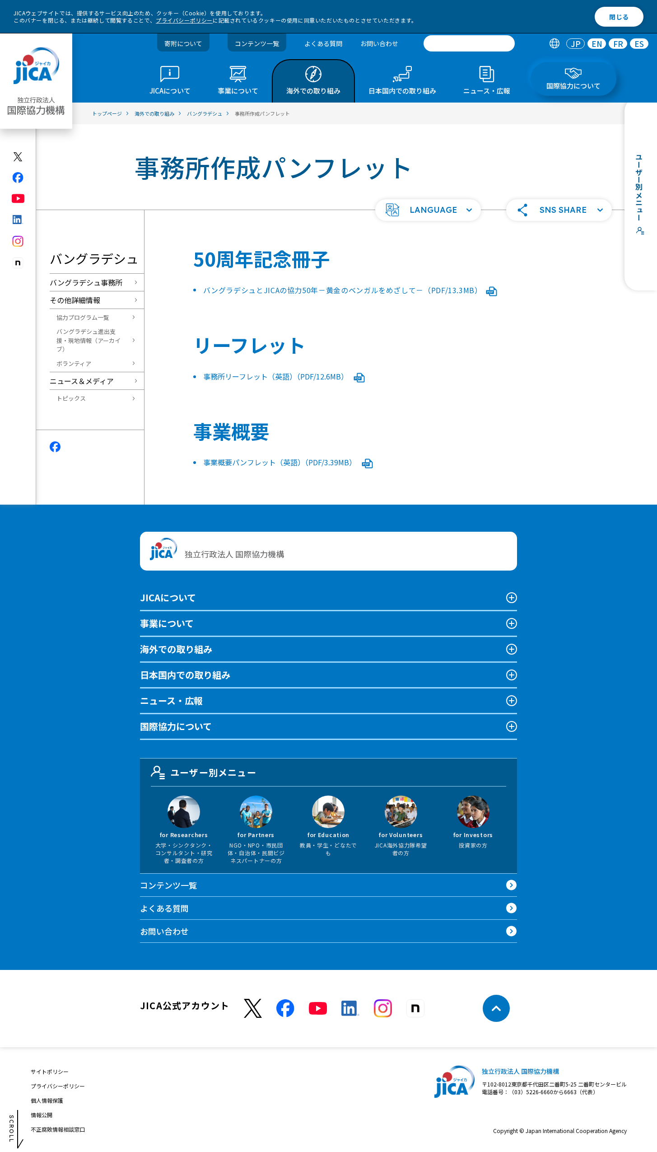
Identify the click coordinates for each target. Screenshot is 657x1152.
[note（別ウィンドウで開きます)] (18, 263)
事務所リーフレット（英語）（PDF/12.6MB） (276, 376)
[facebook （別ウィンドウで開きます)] (285, 1008)
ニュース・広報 (171, 700)
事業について (167, 623)
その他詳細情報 (75, 300)
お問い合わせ (379, 43)
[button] (428, 210)
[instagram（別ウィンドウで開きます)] (18, 241)
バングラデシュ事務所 (86, 282)
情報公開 (41, 1115)
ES (639, 43)
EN (597, 43)
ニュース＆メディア (82, 380)
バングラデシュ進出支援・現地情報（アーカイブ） (88, 340)
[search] (469, 43)
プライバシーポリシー (184, 20)
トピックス (71, 398)
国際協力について (176, 726)
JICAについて (168, 597)
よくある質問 (323, 43)
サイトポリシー (50, 1071)
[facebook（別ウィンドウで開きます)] (18, 177)
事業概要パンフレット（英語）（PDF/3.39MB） (280, 462)
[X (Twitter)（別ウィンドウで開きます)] (18, 156)
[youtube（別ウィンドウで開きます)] (18, 198)
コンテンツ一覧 (257, 43)
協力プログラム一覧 (82, 317)
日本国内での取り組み (185, 674)
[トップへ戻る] (496, 1008)
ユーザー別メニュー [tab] (213, 772)
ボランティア (73, 363)
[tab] (554, 43)
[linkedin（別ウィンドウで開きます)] (18, 219)
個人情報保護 (47, 1100)
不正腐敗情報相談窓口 (58, 1129)
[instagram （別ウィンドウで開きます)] (383, 1008)
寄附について (183, 43)
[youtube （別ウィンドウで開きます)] (318, 1008)
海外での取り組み (176, 649)
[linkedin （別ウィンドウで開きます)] (350, 1008)
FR (618, 43)
